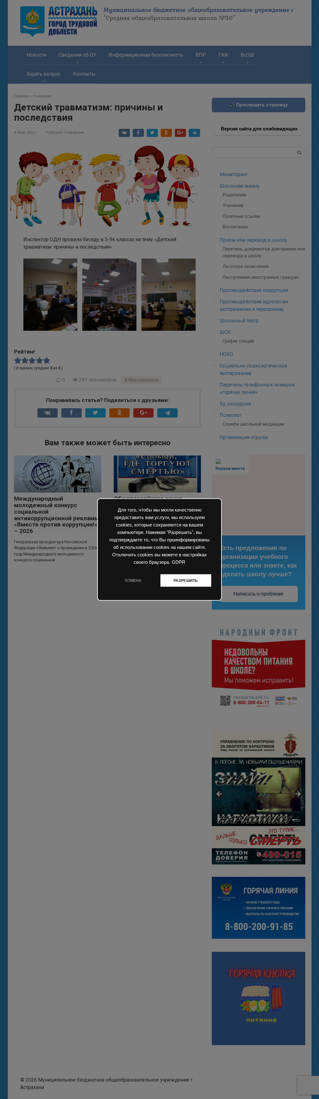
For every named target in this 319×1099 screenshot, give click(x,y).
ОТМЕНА (133, 580)
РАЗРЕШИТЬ (186, 580)
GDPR (178, 562)
